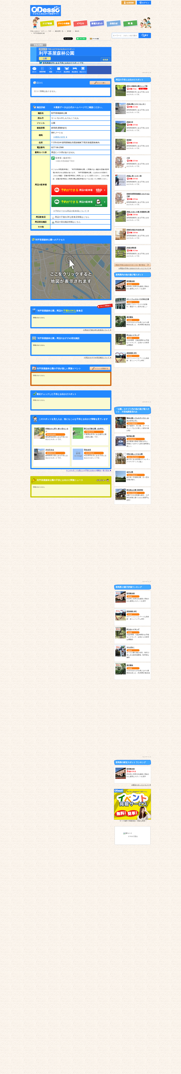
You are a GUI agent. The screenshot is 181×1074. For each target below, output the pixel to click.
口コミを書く (101, 83)
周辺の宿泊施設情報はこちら (68, 222)
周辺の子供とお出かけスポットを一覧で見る (130, 265)
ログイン (145, 3)
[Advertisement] (107, 10)
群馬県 (105, 60)
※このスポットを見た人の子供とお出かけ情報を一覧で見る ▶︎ (88, 470)
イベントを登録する (101, 368)
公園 (45, 58)
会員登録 (130, 3)
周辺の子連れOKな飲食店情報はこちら (72, 217)
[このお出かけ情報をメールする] (94, 39)
